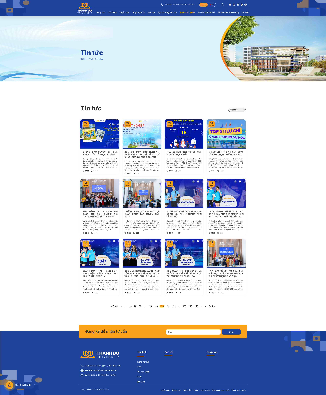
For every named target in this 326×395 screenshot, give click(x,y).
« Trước (114, 306)
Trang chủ (100, 12)
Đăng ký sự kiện (239, 390)
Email (196, 390)
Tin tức (90, 59)
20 (135, 306)
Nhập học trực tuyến (220, 390)
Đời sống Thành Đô (206, 12)
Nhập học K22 (138, 12)
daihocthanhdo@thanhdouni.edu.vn (101, 370)
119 (156, 306)
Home (82, 59)
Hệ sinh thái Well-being (228, 12)
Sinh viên (141, 382)
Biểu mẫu (187, 390)
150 (196, 306)
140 (190, 306)
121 (168, 306)
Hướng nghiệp (143, 362)
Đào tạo (151, 12)
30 (140, 306)
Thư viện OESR (143, 372)
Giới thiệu (112, 12)
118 (150, 306)
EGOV (139, 377)
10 (130, 306)
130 (184, 306)
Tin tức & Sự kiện (187, 12)
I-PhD (139, 367)
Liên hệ (245, 12)
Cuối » (212, 306)
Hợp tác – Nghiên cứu (167, 12)
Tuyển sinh (124, 12)
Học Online (205, 390)
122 (174, 306)
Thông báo (176, 390)
